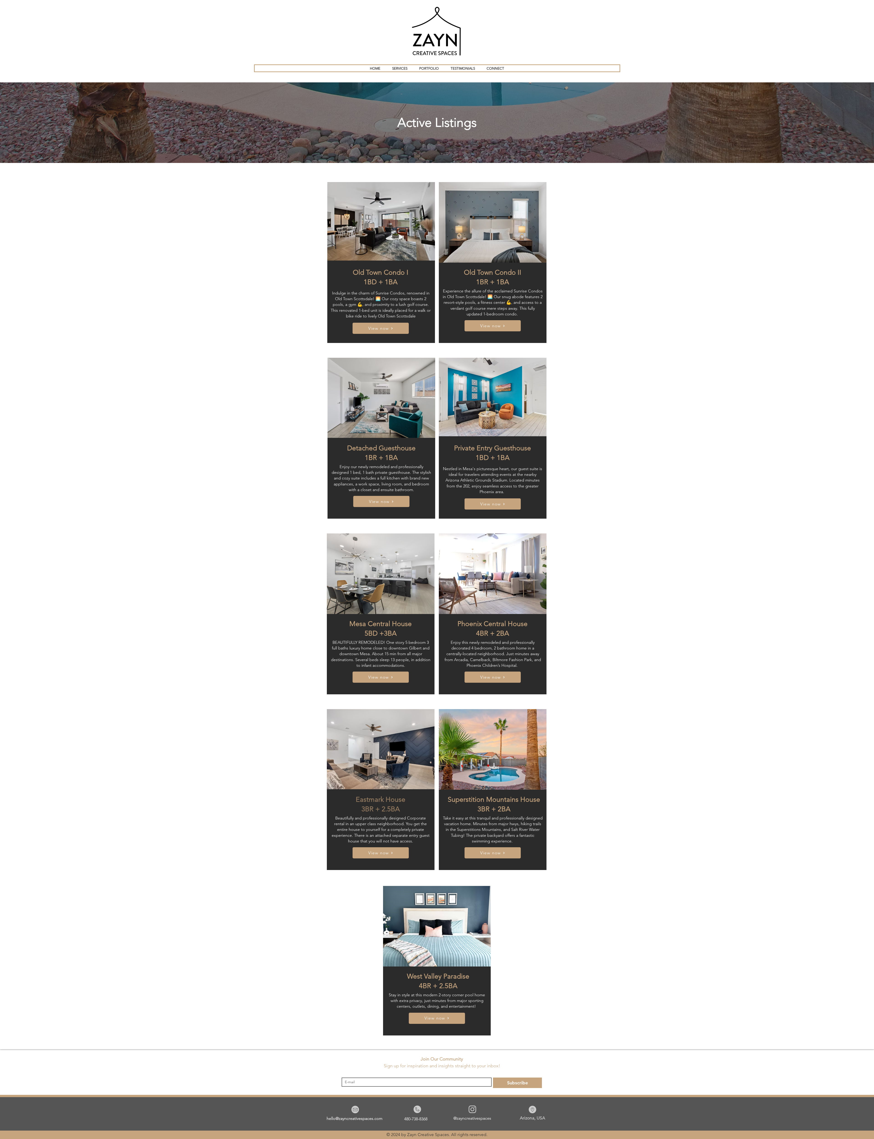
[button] (399, 68)
